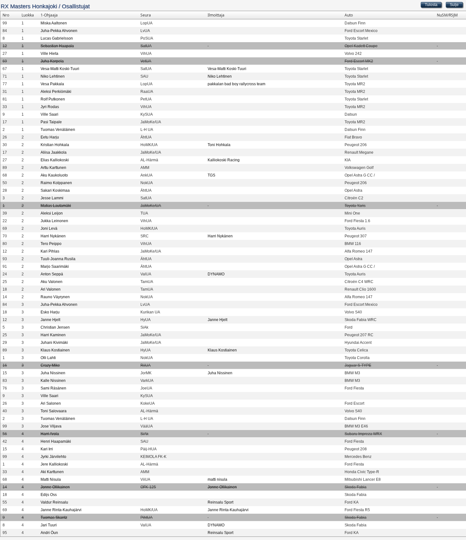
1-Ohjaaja (49, 15)
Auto (349, 15)
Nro (6, 15)
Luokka (28, 15)
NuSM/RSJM (447, 15)
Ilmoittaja (216, 15)
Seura (145, 15)
